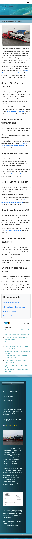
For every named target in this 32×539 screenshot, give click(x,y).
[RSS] (9, 323)
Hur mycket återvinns (10, 316)
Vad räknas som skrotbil (11, 302)
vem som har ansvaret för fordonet (16, 174)
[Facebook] (4, 323)
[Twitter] (6, 323)
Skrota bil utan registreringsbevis (14, 307)
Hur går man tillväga (9, 311)
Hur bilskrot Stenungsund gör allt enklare (17, 334)
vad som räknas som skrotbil (15, 111)
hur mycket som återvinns (13, 230)
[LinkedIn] (8, 323)
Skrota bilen (8, 6)
